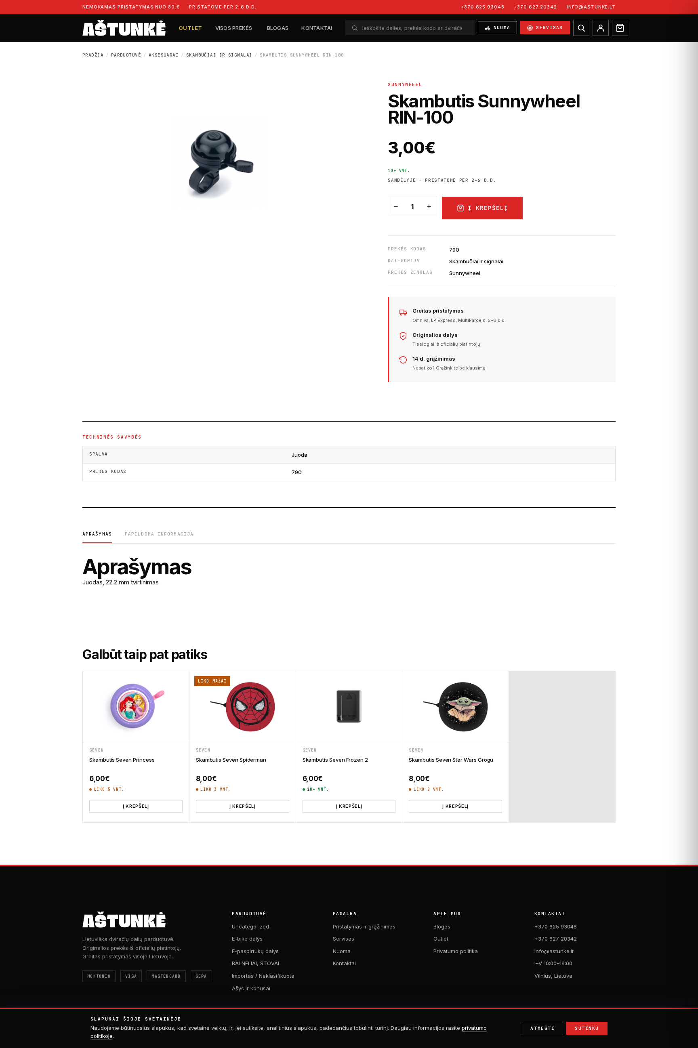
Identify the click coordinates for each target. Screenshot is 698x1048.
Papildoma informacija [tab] (159, 534)
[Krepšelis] (620, 28)
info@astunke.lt (591, 7)
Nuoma (502, 27)
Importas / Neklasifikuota (263, 975)
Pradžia (92, 55)
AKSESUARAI (164, 55)
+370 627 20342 (535, 7)
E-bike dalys (247, 938)
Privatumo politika (455, 951)
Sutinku (587, 1028)
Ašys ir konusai (251, 988)
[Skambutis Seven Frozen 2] (349, 706)
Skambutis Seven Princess (121, 759)
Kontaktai (316, 28)
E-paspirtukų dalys (255, 951)
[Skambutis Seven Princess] (136, 706)
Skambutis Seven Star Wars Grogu (451, 759)
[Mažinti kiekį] (396, 206)
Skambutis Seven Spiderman (231, 759)
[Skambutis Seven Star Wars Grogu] (455, 706)
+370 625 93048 (482, 7)
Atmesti (542, 1028)
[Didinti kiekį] (429, 206)
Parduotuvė (126, 55)
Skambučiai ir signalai (219, 55)
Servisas (549, 27)
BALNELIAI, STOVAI (255, 963)
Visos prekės (233, 28)
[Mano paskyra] (601, 28)
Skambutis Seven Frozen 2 (335, 759)
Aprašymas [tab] (97, 534)
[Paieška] (581, 28)
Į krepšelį (488, 208)
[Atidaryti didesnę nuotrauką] (219, 162)
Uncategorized (250, 926)
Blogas (278, 28)
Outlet (190, 28)
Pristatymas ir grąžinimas (364, 926)
